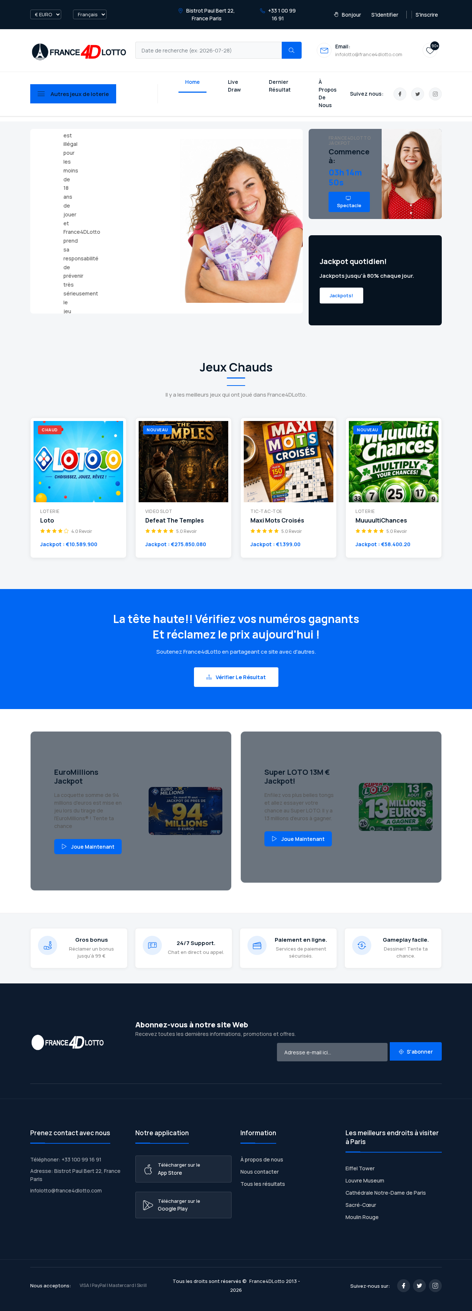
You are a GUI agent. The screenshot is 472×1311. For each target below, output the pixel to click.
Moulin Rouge (362, 1217)
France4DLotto (267, 1281)
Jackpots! (341, 295)
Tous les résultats (262, 1183)
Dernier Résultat (280, 85)
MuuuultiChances (381, 520)
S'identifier (384, 14)
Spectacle (349, 205)
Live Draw (234, 85)
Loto (47, 520)
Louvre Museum (365, 1180)
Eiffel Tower (360, 1168)
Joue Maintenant (92, 846)
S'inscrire (427, 14)
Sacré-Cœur (361, 1204)
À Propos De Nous (328, 93)
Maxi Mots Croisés (277, 520)
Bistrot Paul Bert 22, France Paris (210, 14)
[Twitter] (417, 94)
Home (192, 81)
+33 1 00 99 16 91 (281, 14)
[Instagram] (435, 94)
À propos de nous (261, 1159)
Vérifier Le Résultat (240, 677)
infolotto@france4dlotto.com (66, 1190)
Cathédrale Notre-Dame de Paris (386, 1192)
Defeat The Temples (174, 520)
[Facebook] (399, 94)
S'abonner (419, 1051)
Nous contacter (259, 1171)
